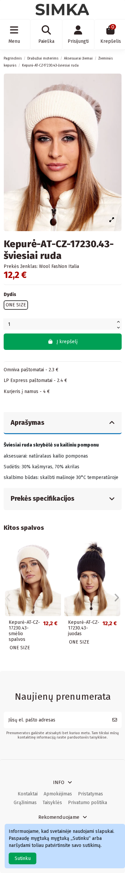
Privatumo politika (87, 802)
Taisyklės (52, 802)
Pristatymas (90, 794)
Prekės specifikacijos (42, 498)
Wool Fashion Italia (59, 266)
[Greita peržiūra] (55, 551)
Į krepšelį (67, 342)
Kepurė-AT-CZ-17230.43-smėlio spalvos (24, 630)
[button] (8, 597)
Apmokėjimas (58, 794)
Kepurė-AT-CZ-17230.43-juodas (83, 628)
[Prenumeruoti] (115, 720)
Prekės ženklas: (21, 266)
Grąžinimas (25, 802)
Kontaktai (28, 794)
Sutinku (23, 858)
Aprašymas (27, 422)
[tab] (63, 423)
